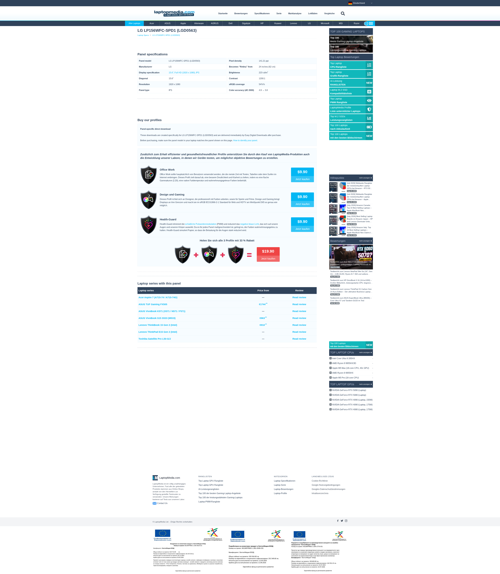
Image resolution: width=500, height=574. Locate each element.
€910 (263, 324)
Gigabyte (246, 23)
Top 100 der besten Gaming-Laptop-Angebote (219, 493)
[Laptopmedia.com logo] (175, 13)
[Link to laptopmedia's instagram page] (346, 521)
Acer (152, 23)
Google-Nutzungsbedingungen (326, 485)
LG (309, 23)
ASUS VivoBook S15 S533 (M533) (157, 318)
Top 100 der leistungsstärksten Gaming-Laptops (220, 497)
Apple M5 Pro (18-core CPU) (352, 378)
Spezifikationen (262, 13)
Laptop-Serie (280, 485)
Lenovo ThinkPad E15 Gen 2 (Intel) (158, 332)
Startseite (223, 13)
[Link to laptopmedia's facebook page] (337, 521)
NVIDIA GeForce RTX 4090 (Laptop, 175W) (352, 405)
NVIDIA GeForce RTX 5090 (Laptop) (349, 390)
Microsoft (325, 23)
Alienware (199, 23)
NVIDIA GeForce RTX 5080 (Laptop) (349, 395)
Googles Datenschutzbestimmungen (328, 489)
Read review (299, 297)
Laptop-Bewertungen (283, 489)
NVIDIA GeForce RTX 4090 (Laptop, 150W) (352, 400)
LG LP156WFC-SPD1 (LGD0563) (166, 35)
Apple (183, 23)
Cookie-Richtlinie (320, 481)
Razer (356, 23)
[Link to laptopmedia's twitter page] (342, 521)
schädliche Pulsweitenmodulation (200, 224)
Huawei (277, 23)
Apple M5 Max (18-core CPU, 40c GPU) (352, 368)
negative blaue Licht (249, 224)
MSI (341, 23)
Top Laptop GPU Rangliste (210, 481)
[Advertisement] (227, 46)
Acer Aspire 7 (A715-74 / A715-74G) (158, 297)
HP (262, 23)
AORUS (214, 23)
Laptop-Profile (280, 493)
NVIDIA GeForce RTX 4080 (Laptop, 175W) (352, 409)
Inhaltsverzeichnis (320, 493)
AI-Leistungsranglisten (208, 489)
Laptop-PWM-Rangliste (209, 502)
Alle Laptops (134, 23)
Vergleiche (329, 13)
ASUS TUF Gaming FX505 (153, 304)
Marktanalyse (294, 13)
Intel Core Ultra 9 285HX (352, 358)
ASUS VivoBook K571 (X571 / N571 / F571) (162, 311)
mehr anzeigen (364, 178)
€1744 (263, 304)
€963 (263, 317)
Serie (279, 13)
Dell (230, 23)
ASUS (167, 23)
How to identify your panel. (245, 140)
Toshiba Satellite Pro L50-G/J (155, 339)
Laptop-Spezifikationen (284, 481)
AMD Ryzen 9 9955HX (352, 373)
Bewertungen (241, 13)
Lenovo (293, 23)
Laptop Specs (143, 35)
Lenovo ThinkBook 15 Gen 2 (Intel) (158, 325)
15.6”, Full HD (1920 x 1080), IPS (184, 72)
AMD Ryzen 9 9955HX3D (352, 363)
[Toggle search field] (343, 14)
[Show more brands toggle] (371, 23)
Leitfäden (312, 13)
